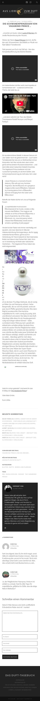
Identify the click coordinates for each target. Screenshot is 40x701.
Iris (3, 474)
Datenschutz (20, 682)
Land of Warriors (28, 33)
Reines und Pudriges (23, 467)
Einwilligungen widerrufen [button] (20, 690)
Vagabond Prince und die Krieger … (16, 453)
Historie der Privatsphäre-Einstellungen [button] (20, 687)
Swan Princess (20, 40)
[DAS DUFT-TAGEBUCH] (20, 14)
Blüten (5, 467)
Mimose (21, 474)
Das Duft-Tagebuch (20, 675)
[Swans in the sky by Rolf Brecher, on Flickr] (20, 375)
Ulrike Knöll (27, 21)
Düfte (11, 467)
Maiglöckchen (11, 474)
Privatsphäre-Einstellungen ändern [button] (20, 685)
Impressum (20, 680)
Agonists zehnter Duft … (12, 460)
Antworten (13, 548)
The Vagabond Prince (18, 391)
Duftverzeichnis (11, 17)
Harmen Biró (7, 423)
